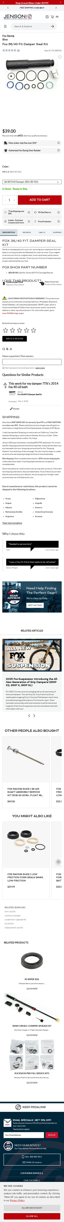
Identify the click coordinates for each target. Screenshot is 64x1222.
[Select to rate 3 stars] (19, 330)
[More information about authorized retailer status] (58, 150)
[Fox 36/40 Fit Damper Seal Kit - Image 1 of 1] (32, 74)
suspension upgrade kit (15, 919)
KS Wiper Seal (32, 979)
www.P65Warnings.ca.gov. (13, 313)
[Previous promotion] (7, 8)
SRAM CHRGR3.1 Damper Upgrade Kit (31, 1026)
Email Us (34, 1162)
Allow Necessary (32, 1208)
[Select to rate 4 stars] (26, 330)
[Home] (18, 17)
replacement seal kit (14, 927)
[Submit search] (52, 26)
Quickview (32, 989)
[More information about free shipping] (29, 212)
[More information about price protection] (58, 221)
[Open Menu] (5, 26)
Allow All (32, 1216)
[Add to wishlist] (60, 58)
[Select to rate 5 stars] (33, 330)
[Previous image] (29, 716)
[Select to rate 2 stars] (12, 330)
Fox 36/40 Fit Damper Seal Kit (30, 394)
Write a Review (14, 339)
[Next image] (34, 716)
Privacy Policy (17, 1200)
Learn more (40, 368)
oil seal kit (9, 923)
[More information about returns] (58, 212)
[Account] (47, 16)
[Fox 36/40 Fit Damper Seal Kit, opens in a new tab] (12, 393)
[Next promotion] (56, 8)
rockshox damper (13, 915)
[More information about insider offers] (29, 221)
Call (33, 1157)
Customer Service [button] (31, 1173)
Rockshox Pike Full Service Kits (32, 1073)
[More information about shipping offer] (58, 143)
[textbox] (32, 362)
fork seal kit (10, 911)
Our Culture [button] (31, 1180)
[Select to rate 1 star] (5, 330)
